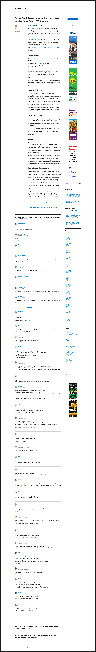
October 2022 (68, 286)
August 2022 (68, 289)
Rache (19, 552)
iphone (67, 348)
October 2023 (68, 272)
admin (16, 28)
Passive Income (68, 356)
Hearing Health (68, 342)
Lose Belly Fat (68, 349)
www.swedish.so (21, 287)
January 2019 (68, 294)
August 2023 (68, 274)
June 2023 (67, 277)
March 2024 (68, 266)
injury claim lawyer (69, 210)
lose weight (68, 351)
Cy (18, 325)
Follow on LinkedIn (73, 19)
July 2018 (67, 301)
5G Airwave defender (69, 332)
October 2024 (68, 258)
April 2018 (67, 305)
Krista (19, 375)
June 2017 (67, 317)
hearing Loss (68, 344)
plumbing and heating (41, 63)
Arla (19, 468)
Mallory (67, 214)
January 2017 (68, 323)
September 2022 (68, 287)
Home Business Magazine (45, 202)
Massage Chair (68, 354)
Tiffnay (19, 244)
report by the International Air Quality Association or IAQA (46, 47)
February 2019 (68, 293)
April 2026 (67, 237)
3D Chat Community (69, 331)
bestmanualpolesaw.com (20, 227)
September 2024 (68, 259)
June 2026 (67, 235)
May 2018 (67, 304)
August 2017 (68, 314)
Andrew (19, 346)
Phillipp (19, 456)
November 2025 (68, 243)
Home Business (31, 25)
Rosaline (20, 336)
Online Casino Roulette (23, 276)
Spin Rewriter (68, 359)
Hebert (19, 503)
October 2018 (68, 298)
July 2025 (67, 247)
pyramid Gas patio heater (70, 222)
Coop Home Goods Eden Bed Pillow (72, 334)
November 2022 (68, 285)
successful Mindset (69, 360)
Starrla (19, 592)
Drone (67, 339)
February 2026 (68, 239)
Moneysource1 (20, 8)
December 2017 (68, 310)
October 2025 (68, 244)
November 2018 (68, 297)
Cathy (19, 604)
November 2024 (68, 257)
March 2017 (68, 320)
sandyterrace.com (22, 223)
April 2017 (67, 319)
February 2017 (68, 321)
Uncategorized (68, 362)
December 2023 (68, 270)
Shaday (19, 491)
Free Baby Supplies (69, 340)
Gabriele (20, 417)
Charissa (20, 386)
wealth (67, 365)
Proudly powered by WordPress (26, 647)
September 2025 (68, 245)
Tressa (19, 433)
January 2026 (68, 240)
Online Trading (68, 355)
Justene (19, 578)
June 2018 (67, 303)
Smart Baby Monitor (69, 358)
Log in (67, 374)
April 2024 (67, 265)
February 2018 (68, 307)
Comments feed (68, 376)
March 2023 (68, 280)
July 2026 (67, 233)
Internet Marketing (18, 31)
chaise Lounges (68, 216)
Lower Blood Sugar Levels (70, 352)
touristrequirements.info (70, 219)
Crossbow (67, 335)
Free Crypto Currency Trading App (72, 341)
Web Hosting (68, 366)
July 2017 (67, 316)
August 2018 (68, 300)
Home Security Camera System (71, 346)
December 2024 (68, 256)
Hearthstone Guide (69, 345)
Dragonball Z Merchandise (70, 338)
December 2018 (68, 296)
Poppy (19, 446)
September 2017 (68, 313)
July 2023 (67, 276)
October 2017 (68, 312)
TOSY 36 (67, 361)
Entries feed (68, 375)
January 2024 (68, 269)
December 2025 (68, 242)
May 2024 (67, 264)
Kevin (19, 362)
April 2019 (67, 291)
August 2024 (68, 260)
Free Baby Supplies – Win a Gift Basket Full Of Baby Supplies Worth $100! (73, 211)
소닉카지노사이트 (21, 234)
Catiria (19, 479)
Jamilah (19, 542)
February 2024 (68, 267)
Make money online (69, 353)
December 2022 (68, 284)
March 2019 (68, 292)
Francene (20, 529)
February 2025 (68, 253)
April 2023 (67, 279)
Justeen (19, 567)
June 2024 (67, 263)
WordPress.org (68, 377)
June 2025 (67, 249)
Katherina (20, 404)
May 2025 (67, 250)
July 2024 (67, 262)
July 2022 (67, 290)
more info (20, 296)
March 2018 (68, 306)
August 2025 (68, 246)
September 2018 (68, 299)
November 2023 (68, 271)
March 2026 (68, 238)
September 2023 (68, 273)
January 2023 (68, 283)
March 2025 (68, 252)
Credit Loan (20, 311)
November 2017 (68, 311)
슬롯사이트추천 (21, 266)
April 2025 (67, 251)
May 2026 (67, 236)
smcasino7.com (18, 238)
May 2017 (67, 318)
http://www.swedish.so (23, 255)
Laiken (19, 516)
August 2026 (68, 232)
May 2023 (67, 278)
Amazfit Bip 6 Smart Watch (70, 333)
